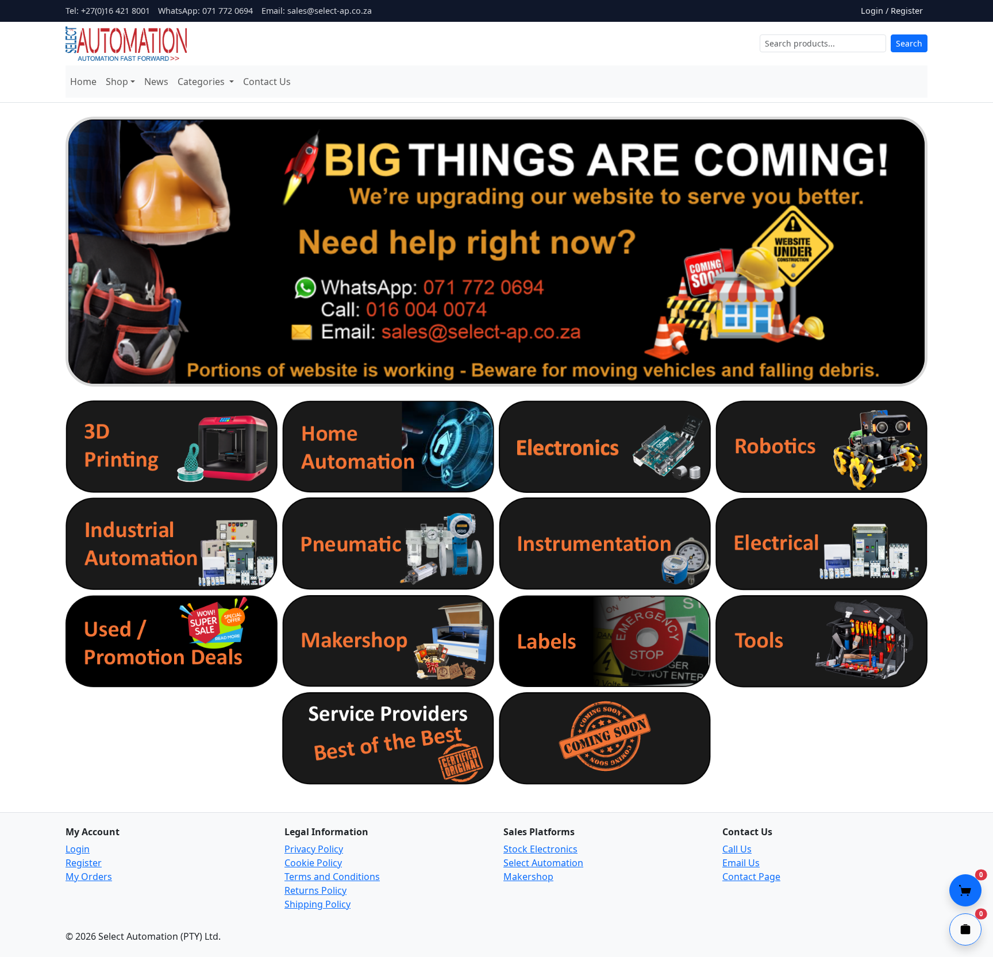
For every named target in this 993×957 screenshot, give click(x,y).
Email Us (741, 862)
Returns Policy (315, 890)
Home (83, 81)
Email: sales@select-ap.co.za (316, 10)
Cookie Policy (313, 862)
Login (78, 849)
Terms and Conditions (332, 876)
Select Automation (543, 862)
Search (909, 43)
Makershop (528, 876)
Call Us (737, 849)
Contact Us (267, 81)
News (156, 81)
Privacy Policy (313, 849)
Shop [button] (117, 81)
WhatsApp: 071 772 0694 (205, 10)
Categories (202, 81)
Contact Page (751, 876)
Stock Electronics (540, 849)
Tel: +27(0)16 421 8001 (108, 10)
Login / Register (892, 10)
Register (84, 862)
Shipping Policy (317, 904)
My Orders (89, 876)
